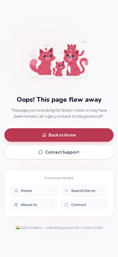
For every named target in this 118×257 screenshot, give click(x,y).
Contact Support (62, 151)
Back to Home (62, 134)
